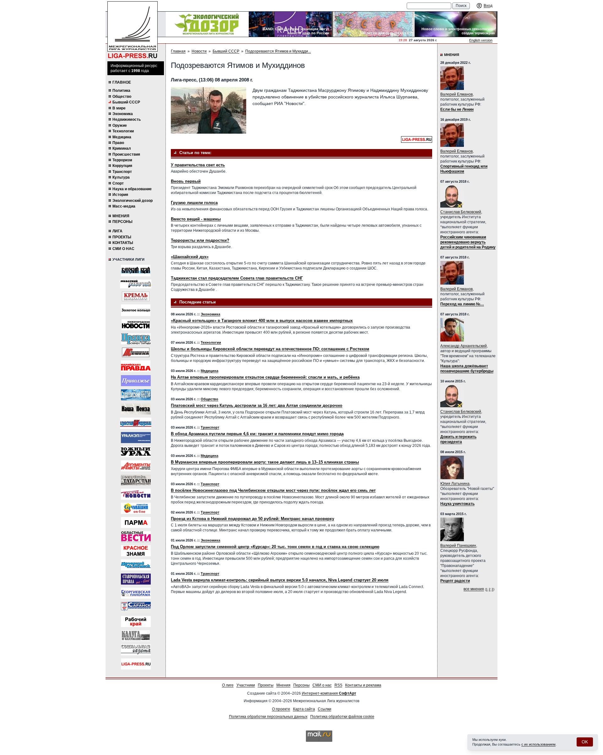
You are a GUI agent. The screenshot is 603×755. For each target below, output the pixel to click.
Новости (199, 51)
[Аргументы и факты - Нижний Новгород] (136, 465)
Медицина (121, 137)
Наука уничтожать (457, 504)
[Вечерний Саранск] (136, 607)
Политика (121, 90)
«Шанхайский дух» (190, 256)
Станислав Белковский (460, 212)
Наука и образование (132, 189)
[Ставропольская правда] (136, 579)
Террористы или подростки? (200, 240)
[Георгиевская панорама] (136, 593)
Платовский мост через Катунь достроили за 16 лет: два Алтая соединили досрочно (256, 405)
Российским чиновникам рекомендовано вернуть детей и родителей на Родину (468, 242)
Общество (121, 96)
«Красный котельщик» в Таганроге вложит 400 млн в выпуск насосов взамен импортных (262, 320)
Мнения (120, 216)
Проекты (121, 237)
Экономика (122, 114)
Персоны (122, 221)
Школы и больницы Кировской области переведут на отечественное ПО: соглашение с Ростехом (270, 349)
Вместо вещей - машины (196, 219)
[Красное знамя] (136, 550)
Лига (117, 231)
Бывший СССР (126, 102)
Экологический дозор (132, 200)
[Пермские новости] (136, 494)
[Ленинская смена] (135, 352)
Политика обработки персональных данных (268, 716)
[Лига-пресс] (136, 663)
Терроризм (122, 160)
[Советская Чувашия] (136, 508)
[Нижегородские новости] (136, 324)
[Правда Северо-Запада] (136, 338)
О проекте (281, 709)
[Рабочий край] (136, 621)
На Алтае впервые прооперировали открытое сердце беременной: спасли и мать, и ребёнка (265, 377)
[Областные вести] (136, 536)
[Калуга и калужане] (136, 635)
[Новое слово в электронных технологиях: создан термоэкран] (456, 24)
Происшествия (126, 154)
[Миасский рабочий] (135, 284)
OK (585, 741)
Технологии (123, 131)
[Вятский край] (135, 270)
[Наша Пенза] (136, 408)
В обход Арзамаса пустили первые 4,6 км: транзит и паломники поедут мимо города (257, 433)
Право (118, 143)
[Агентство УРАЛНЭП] (136, 437)
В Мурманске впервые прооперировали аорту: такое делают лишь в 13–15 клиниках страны (265, 462)
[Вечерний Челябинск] (136, 564)
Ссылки (324, 709)
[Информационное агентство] (136, 380)
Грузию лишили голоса (194, 202)
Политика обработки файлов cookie (342, 716)
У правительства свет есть (198, 165)
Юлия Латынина (455, 483)
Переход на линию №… (462, 304)
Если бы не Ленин (457, 109)
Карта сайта (304, 709)
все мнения (474, 589)
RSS (338, 685)
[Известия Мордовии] (135, 423)
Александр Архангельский (463, 346)
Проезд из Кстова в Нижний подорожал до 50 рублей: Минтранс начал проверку (252, 518)
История (120, 194)
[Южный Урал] (136, 451)
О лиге (228, 685)
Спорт (118, 183)
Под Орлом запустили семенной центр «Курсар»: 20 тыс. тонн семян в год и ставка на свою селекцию (275, 546)
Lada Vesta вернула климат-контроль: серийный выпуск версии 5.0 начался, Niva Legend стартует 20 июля (279, 580)
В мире (119, 108)
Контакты (122, 243)
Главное (121, 82)
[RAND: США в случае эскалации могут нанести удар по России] (290, 24)
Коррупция (122, 166)
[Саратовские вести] (136, 394)
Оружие (119, 125)
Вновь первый (186, 181)
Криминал (121, 148)
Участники (245, 685)
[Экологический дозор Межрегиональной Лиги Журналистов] (207, 24)
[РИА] (135, 296)
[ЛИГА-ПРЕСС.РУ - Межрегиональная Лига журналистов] (132, 30)
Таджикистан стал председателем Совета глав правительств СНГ (237, 278)
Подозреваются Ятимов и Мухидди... (278, 51)
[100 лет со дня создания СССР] (373, 24)
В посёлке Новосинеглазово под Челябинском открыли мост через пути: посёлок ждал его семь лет (273, 490)
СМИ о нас (123, 249)
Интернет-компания (329, 693)
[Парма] (136, 522)
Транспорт (122, 171)
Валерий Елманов (456, 94)
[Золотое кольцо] (135, 310)
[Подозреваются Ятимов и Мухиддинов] (208, 110)
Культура (121, 177)
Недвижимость (126, 119)
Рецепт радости (455, 581)
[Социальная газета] (136, 649)
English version (480, 40)
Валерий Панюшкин (458, 545)
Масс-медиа (123, 206)
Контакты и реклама (363, 685)
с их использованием (538, 744)
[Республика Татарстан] (136, 480)
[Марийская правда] (135, 366)
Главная (178, 51)
